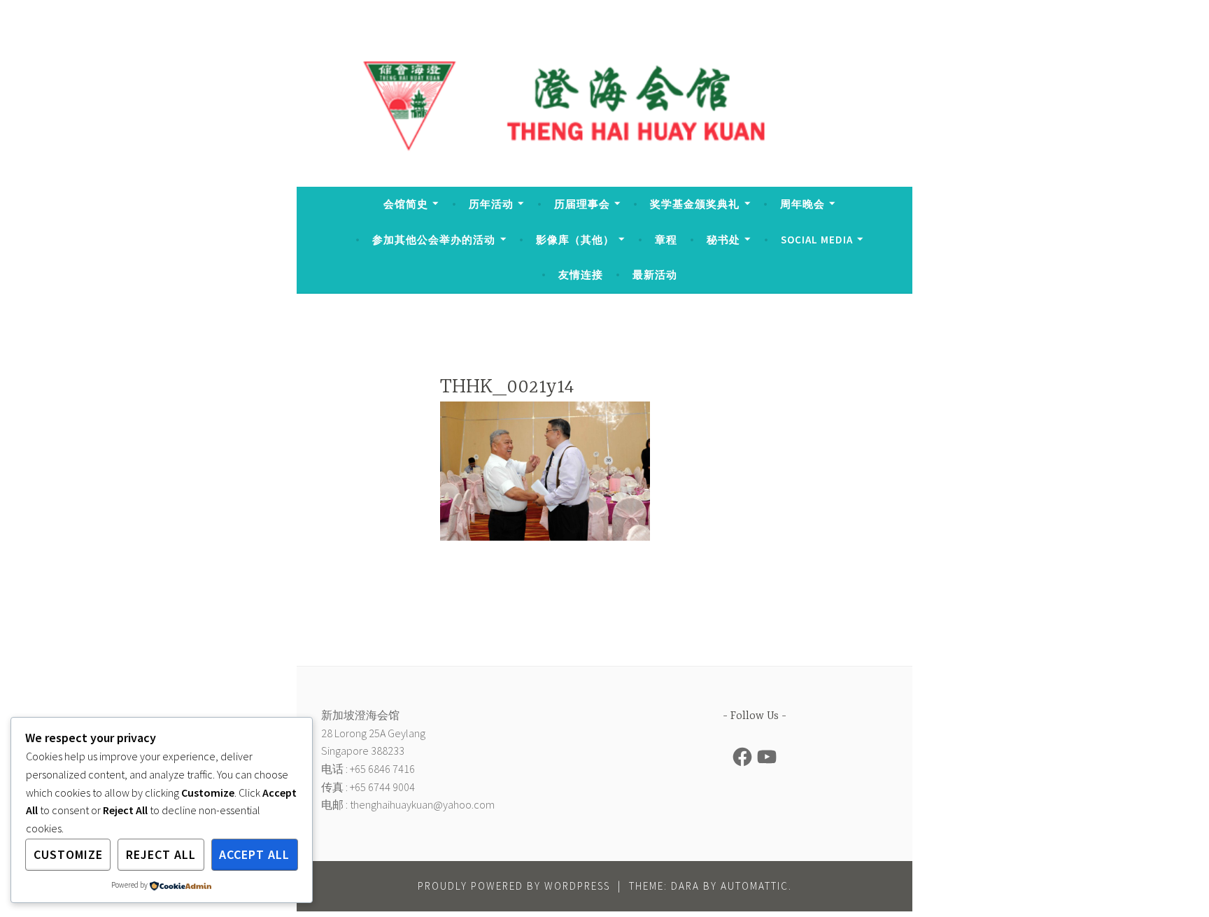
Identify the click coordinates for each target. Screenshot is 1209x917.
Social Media (817, 239)
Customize (68, 854)
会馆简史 (405, 204)
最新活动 (654, 274)
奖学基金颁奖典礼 (695, 204)
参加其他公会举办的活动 (433, 239)
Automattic (755, 886)
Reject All (161, 854)
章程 (666, 239)
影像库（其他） (575, 239)
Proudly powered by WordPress (514, 886)
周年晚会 (802, 204)
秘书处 (723, 239)
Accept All (254, 854)
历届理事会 (582, 204)
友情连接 (580, 274)
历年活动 (491, 204)
